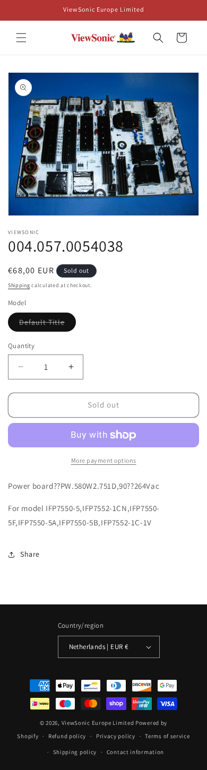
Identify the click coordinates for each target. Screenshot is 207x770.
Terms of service (167, 736)
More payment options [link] (103, 460)
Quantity (21, 345)
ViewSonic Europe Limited (98, 722)
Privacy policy (115, 736)
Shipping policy (75, 752)
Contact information (135, 752)
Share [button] (30, 554)
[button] (21, 37)
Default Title (47, 324)
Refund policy (67, 736)
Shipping (19, 285)
